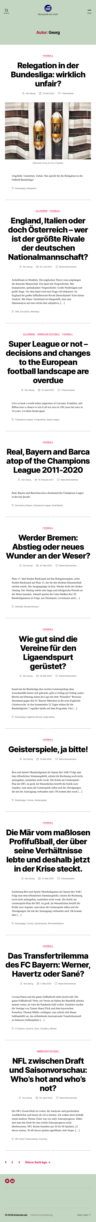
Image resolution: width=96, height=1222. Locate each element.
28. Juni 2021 (46, 267)
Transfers (44, 1028)
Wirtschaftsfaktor (56, 923)
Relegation (31, 188)
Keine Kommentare (68, 267)
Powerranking (31, 1139)
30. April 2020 (45, 1098)
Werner (53, 1028)
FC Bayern (20, 1028)
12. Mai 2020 (48, 878)
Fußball (48, 56)
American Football (48, 334)
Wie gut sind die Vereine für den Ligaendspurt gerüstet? (48, 652)
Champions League (24, 419)
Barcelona (20, 505)
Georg (33, 93)
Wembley (34, 311)
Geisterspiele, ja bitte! (48, 749)
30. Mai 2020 (46, 565)
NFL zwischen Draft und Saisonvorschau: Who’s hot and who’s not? (48, 1074)
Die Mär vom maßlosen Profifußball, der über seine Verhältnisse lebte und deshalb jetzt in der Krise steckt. (48, 851)
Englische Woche (34, 717)
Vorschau (43, 1139)
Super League (53, 419)
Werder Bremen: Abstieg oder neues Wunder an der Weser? (48, 547)
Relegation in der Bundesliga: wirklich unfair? (48, 74)
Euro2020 (25, 311)
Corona (29, 800)
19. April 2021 (47, 390)
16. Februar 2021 (46, 479)
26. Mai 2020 (46, 676)
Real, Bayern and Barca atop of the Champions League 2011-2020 (48, 461)
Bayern (29, 505)
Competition (40, 419)
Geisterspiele (40, 800)
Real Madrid (57, 505)
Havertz (29, 1028)
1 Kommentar (68, 93)
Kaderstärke (48, 717)
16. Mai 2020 (46, 759)
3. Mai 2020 (45, 983)
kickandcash (20, 1215)
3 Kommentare (67, 878)
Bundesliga (20, 188)
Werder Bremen (31, 606)
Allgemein (41, 211)
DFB (17, 311)
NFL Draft (19, 1139)
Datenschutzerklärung (41, 1215)
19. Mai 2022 (48, 93)
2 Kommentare (68, 390)
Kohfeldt (19, 606)
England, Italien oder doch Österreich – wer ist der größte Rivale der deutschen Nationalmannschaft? (48, 239)
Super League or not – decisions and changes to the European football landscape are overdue (48, 362)
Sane (36, 1028)
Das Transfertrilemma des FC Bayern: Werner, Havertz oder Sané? (47, 965)
